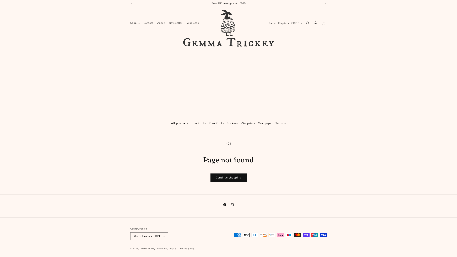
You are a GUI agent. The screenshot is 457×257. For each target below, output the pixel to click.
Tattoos (280, 123)
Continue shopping (228, 177)
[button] (134, 23)
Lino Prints (198, 123)
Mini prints (248, 123)
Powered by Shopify (166, 248)
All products (179, 123)
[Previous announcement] (131, 3)
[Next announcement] (325, 3)
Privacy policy (187, 248)
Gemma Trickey (147, 248)
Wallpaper (265, 123)
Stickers (232, 123)
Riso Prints (216, 123)
